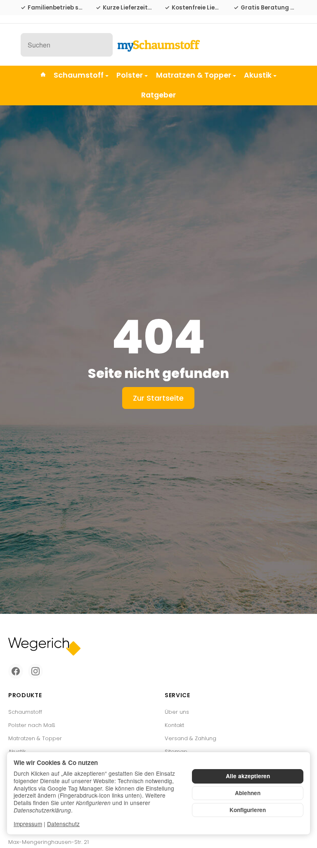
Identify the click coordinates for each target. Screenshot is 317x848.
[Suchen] (101, 45)
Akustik (258, 75)
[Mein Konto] (270, 44)
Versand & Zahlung (190, 738)
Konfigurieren (247, 810)
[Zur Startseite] (158, 44)
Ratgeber (158, 95)
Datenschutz (63, 823)
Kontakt (174, 725)
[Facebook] (15, 671)
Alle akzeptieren (248, 776)
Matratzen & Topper (193, 75)
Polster (129, 75)
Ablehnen (247, 793)
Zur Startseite (158, 398)
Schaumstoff (79, 75)
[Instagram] (35, 671)
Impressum (28, 823)
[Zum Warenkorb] (288, 44)
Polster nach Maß (31, 725)
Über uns (177, 712)
